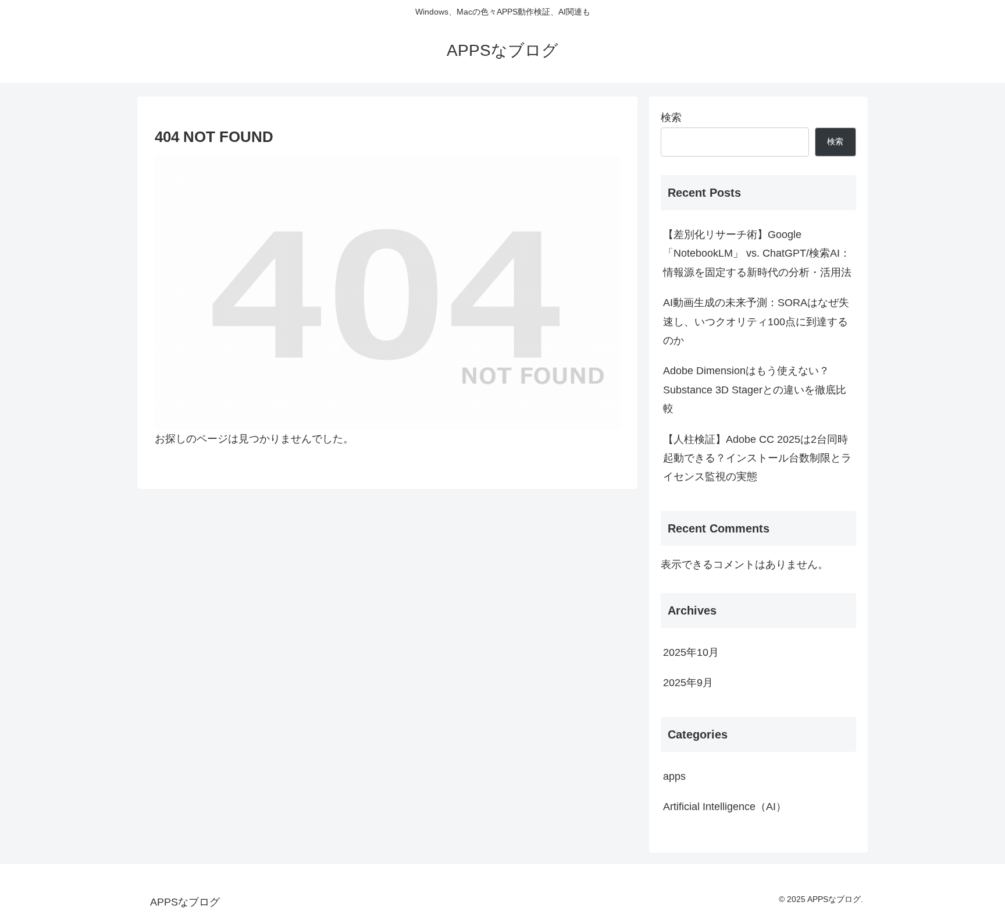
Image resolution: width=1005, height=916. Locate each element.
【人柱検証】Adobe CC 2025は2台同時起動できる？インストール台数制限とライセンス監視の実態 (757, 458)
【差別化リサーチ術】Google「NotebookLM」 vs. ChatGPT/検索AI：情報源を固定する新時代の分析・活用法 (757, 253)
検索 (671, 117)
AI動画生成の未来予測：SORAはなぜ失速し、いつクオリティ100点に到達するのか (756, 321)
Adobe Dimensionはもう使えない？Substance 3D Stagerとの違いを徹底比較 (754, 389)
